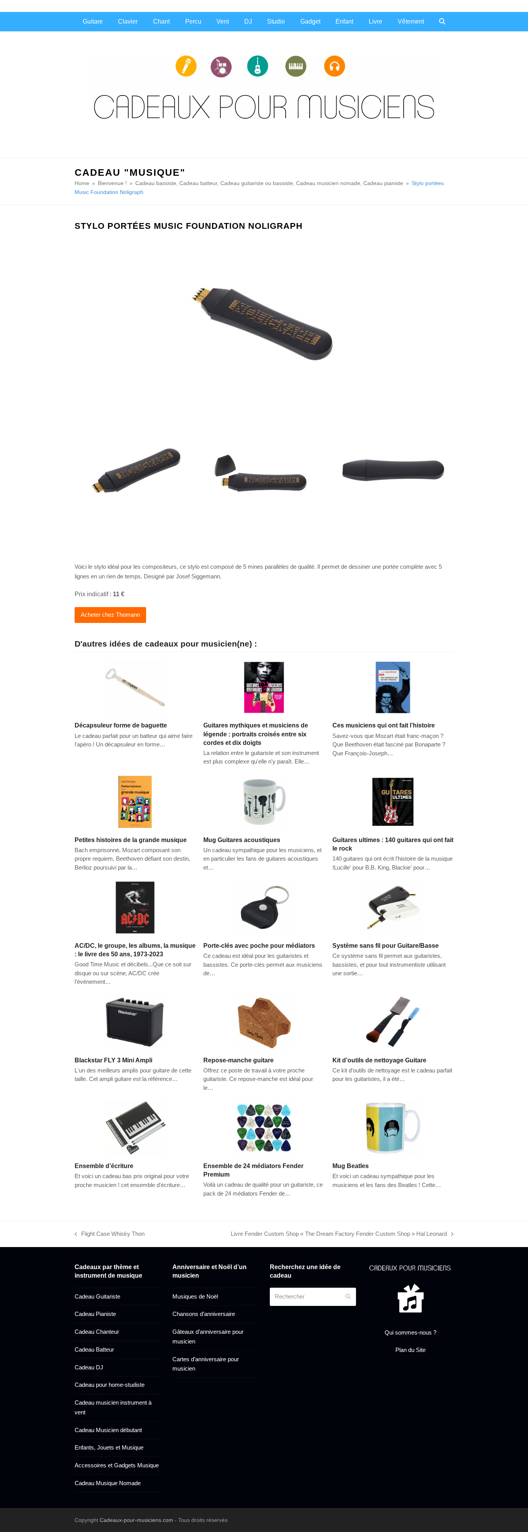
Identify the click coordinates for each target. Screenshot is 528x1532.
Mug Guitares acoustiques (241, 839)
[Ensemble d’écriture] (135, 1127)
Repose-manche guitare (238, 1060)
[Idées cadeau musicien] (411, 1267)
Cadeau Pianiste (95, 1314)
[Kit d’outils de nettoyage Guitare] (392, 1021)
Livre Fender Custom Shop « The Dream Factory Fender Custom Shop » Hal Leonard (339, 1234)
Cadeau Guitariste (97, 1296)
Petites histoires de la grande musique (131, 839)
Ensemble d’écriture (104, 1165)
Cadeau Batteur (94, 1349)
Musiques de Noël (195, 1296)
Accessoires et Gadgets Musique (117, 1465)
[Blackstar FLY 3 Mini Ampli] (135, 1021)
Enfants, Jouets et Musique (109, 1447)
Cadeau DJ (89, 1367)
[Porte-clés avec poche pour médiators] (263, 907)
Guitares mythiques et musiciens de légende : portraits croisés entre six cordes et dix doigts (255, 734)
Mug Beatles (350, 1165)
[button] (442, 21)
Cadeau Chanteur (97, 1331)
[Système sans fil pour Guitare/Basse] (392, 907)
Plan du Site (410, 1350)
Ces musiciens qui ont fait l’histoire (383, 725)
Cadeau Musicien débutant (108, 1430)
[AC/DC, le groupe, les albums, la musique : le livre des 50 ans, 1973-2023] (135, 907)
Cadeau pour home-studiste (110, 1384)
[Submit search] (348, 1296)
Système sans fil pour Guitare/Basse (385, 945)
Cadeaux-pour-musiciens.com (136, 1520)
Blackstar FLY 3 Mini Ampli (113, 1060)
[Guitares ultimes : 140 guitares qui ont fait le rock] (392, 801)
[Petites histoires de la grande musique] (135, 801)
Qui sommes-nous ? (410, 1332)
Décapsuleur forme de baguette (121, 725)
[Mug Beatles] (392, 1127)
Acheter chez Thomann (110, 614)
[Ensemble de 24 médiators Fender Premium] (263, 1127)
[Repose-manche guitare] (263, 1021)
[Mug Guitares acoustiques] (263, 801)
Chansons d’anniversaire (203, 1314)
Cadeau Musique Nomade (108, 1483)
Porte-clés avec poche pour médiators (259, 945)
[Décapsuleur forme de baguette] (135, 686)
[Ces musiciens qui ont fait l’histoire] (392, 686)
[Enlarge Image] (264, 322)
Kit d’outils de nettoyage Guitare (379, 1060)
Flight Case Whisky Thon (110, 1234)
